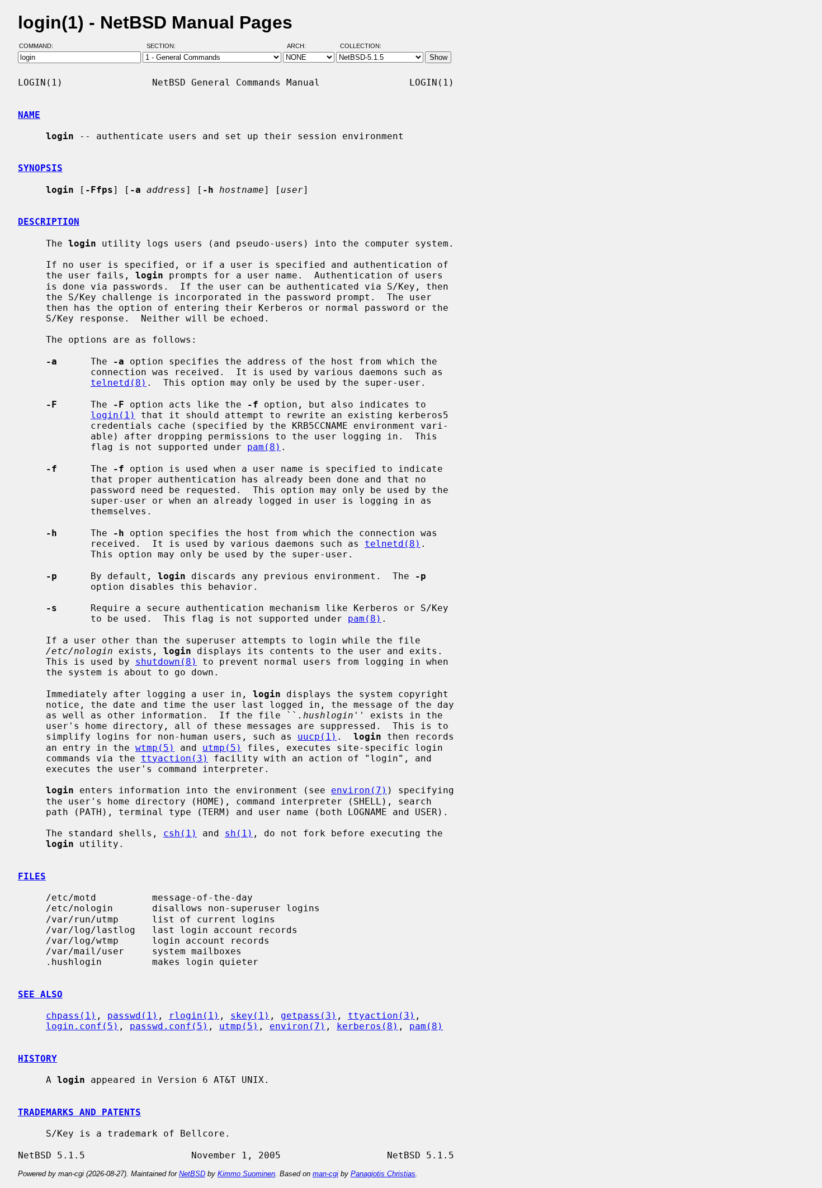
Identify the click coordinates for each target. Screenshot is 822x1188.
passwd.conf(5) (169, 1026)
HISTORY (37, 1058)
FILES (32, 876)
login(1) (113, 415)
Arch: (301, 46)
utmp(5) (222, 747)
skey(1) (250, 1015)
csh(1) (180, 833)
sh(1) (239, 833)
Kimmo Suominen (246, 1174)
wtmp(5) (154, 747)
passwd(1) (132, 1015)
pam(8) (264, 447)
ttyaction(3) (174, 758)
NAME (29, 115)
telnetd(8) (119, 382)
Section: (164, 46)
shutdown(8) (166, 661)
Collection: (360, 46)
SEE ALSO (40, 994)
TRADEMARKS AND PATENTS (79, 1112)
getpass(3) (309, 1015)
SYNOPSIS (40, 168)
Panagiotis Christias (383, 1174)
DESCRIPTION (48, 221)
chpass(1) (71, 1015)
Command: (39, 46)
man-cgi (325, 1174)
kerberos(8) (367, 1026)
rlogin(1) (194, 1015)
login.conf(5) (82, 1026)
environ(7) (359, 790)
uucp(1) (317, 736)
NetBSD (192, 1174)
